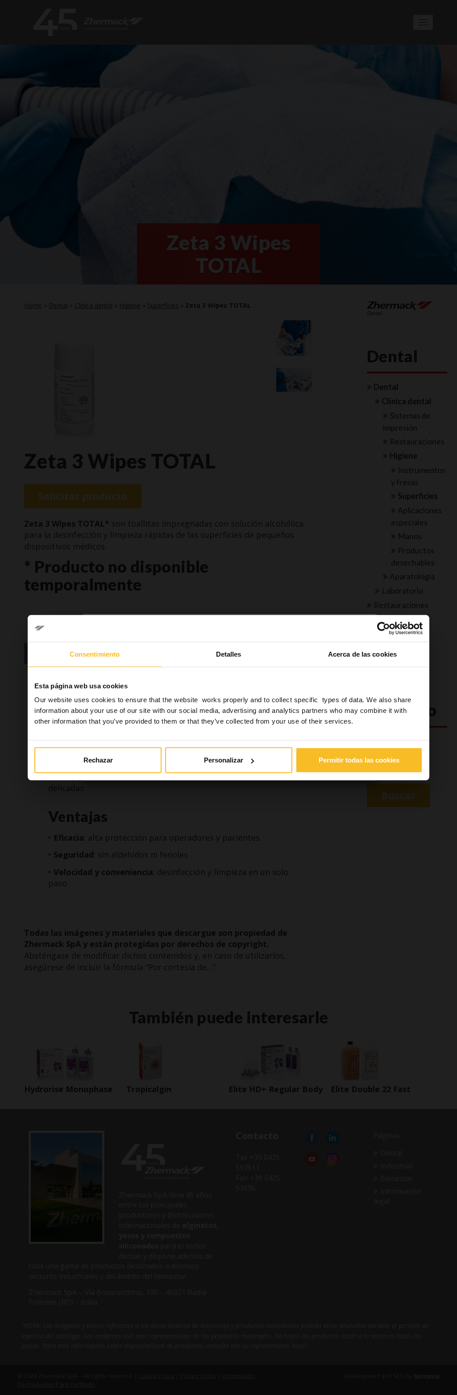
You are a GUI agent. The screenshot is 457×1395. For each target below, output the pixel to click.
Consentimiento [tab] (95, 654)
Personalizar (223, 760)
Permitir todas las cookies (359, 760)
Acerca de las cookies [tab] (362, 654)
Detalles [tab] (228, 654)
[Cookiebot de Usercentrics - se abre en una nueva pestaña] (384, 628)
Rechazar (98, 760)
